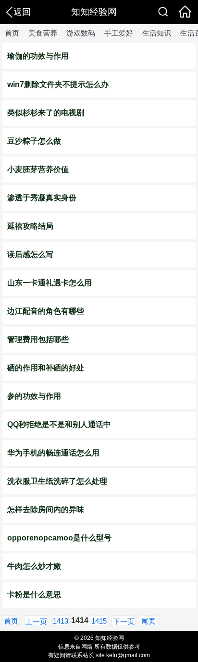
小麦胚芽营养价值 (38, 169)
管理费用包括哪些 (38, 339)
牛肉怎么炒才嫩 (34, 566)
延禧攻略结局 (30, 226)
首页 (12, 33)
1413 (60, 621)
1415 (99, 621)
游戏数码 (80, 33)
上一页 (36, 621)
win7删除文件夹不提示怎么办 (58, 84)
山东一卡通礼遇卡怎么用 (49, 283)
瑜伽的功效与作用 (38, 56)
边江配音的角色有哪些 (45, 311)
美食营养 (42, 33)
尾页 (148, 621)
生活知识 (156, 33)
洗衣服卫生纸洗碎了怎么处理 (57, 481)
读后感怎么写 (30, 254)
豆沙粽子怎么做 (34, 141)
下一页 (124, 621)
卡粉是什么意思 (34, 594)
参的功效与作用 (34, 396)
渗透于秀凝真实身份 (41, 198)
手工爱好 (118, 33)
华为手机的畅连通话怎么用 (53, 453)
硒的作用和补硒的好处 (45, 368)
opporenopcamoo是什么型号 (59, 538)
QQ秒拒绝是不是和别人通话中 (59, 424)
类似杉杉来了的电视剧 (45, 113)
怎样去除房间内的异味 (45, 509)
